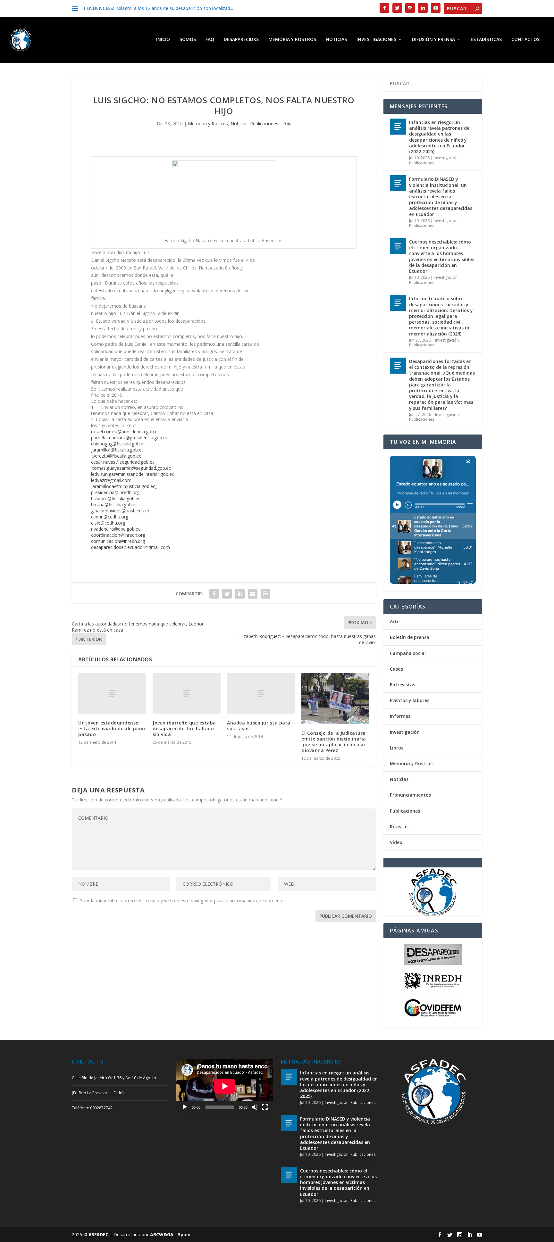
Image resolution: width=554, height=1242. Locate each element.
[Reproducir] (184, 1107)
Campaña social (408, 653)
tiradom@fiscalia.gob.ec (115, 498)
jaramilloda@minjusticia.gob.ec (123, 486)
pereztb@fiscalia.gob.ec (116, 456)
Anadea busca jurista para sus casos (258, 726)
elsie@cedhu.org (108, 523)
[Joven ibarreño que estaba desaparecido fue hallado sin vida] (187, 693)
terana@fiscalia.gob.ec (114, 504)
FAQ (210, 39)
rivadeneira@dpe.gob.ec (115, 529)
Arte (394, 621)
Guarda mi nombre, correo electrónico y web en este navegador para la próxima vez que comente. (182, 901)
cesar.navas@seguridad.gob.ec (123, 462)
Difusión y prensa (433, 39)
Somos (188, 39)
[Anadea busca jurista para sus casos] (261, 693)
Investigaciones (376, 39)
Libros (396, 748)
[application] (224, 1086)
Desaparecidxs (241, 39)
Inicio (163, 39)
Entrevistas (402, 685)
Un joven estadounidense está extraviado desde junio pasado (111, 728)
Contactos (525, 39)
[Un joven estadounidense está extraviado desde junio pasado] (112, 693)
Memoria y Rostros (292, 39)
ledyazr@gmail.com (111, 480)
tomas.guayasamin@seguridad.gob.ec (131, 468)
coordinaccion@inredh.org (118, 535)
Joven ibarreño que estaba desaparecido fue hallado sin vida (184, 728)
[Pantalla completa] (265, 1107)
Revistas (399, 827)
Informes (400, 716)
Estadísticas (486, 39)
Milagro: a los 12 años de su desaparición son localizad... (174, 8)
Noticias (336, 39)
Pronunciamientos (410, 795)
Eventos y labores (409, 700)
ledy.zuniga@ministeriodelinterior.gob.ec (132, 474)
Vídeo (396, 842)
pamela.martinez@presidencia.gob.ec (129, 438)
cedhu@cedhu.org (109, 517)
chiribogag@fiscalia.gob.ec (118, 444)
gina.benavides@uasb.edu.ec (120, 511)
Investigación (445, 158)
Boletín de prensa (409, 637)
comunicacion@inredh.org (118, 541)
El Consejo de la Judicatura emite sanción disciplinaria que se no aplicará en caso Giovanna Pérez (333, 742)
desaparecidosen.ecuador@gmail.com (130, 547)
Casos (396, 669)
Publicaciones (264, 123)
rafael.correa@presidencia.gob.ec (125, 431)
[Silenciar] (254, 1107)
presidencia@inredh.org (115, 492)
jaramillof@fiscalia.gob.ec (117, 450)
